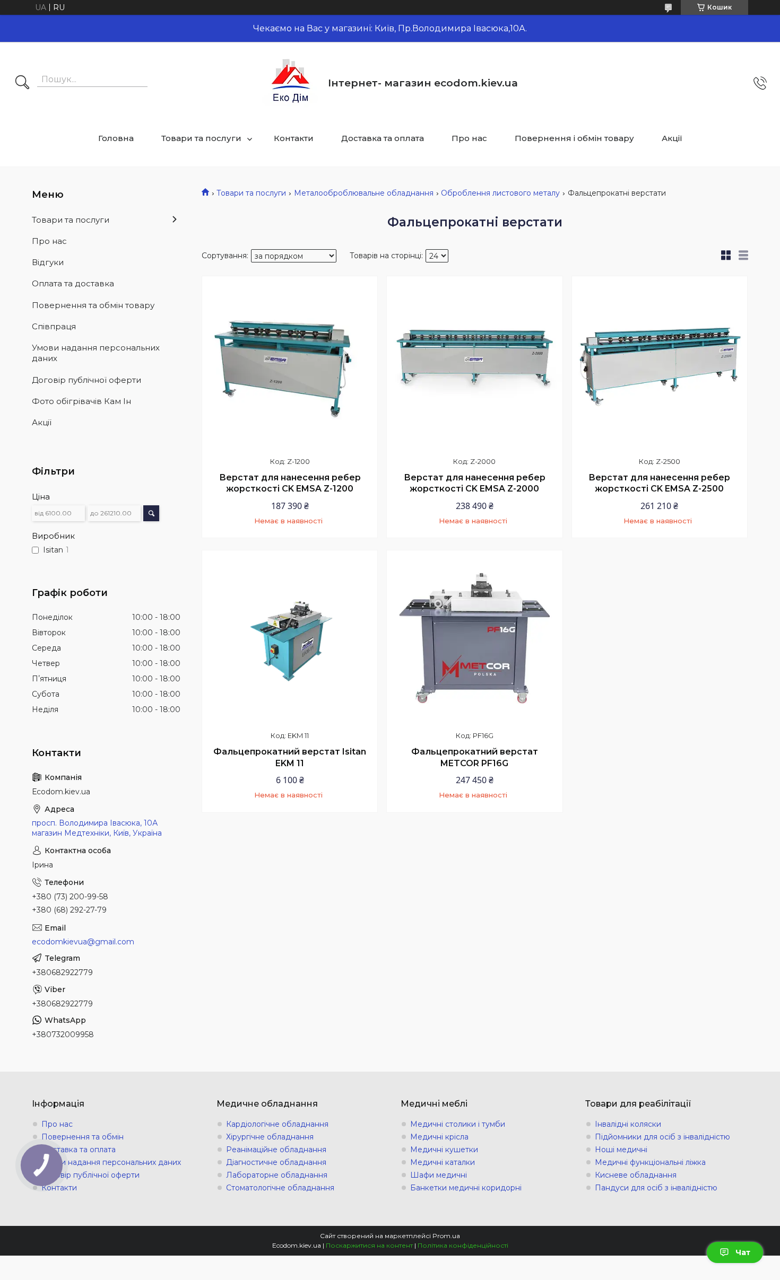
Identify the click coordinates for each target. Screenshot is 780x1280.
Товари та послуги (201, 138)
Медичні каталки (442, 1162)
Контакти (294, 138)
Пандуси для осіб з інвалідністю (656, 1188)
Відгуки (48, 262)
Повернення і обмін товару (574, 138)
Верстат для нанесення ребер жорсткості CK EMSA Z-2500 (659, 483)
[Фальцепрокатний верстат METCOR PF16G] (474, 637)
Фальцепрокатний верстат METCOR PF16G (474, 757)
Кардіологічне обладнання (277, 1124)
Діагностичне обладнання (276, 1162)
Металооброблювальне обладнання (364, 193)
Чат (742, 1252)
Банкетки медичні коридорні (466, 1188)
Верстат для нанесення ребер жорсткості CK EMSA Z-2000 (474, 483)
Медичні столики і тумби (457, 1124)
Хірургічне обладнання (270, 1137)
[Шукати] (22, 83)
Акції (672, 138)
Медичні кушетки (444, 1149)
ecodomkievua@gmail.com (83, 941)
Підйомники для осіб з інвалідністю (662, 1137)
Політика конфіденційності (463, 1245)
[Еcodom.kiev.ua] (291, 83)
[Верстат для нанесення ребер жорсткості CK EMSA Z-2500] (659, 363)
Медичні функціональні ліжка (650, 1162)
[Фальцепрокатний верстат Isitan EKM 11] (289, 637)
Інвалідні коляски (628, 1124)
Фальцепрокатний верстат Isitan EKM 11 (289, 757)
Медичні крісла (439, 1137)
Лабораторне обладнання (276, 1175)
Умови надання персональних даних (96, 353)
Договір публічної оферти (86, 380)
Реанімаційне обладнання (276, 1149)
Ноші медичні (621, 1149)
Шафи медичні (438, 1175)
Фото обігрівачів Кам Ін (81, 401)
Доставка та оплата (382, 138)
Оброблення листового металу (500, 193)
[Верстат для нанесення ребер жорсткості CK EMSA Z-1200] (289, 363)
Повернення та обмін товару (93, 305)
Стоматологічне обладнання (280, 1188)
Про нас (469, 138)
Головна (116, 138)
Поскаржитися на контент (369, 1245)
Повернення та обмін (82, 1137)
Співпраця (54, 326)
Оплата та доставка (73, 283)
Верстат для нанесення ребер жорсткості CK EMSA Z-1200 (290, 483)
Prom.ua (446, 1236)
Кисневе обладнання (636, 1175)
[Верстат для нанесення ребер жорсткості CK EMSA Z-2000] (474, 363)
